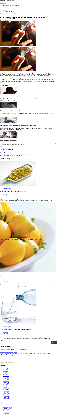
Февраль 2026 (6, 376)
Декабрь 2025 (6, 378)
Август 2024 (6, 398)
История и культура (7, 11)
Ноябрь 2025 (6, 379)
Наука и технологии (7, 410)
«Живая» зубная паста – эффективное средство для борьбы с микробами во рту (19, 355)
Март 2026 (5, 374)
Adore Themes (38, 239)
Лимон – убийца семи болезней (11, 277)
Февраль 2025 (6, 391)
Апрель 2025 (6, 388)
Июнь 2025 (5, 386)
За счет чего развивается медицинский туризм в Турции (13, 349)
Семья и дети (6, 413)
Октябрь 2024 (6, 396)
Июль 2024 (5, 400)
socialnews (13, 20)
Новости (5, 10)
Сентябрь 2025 (6, 382)
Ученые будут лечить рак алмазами (13, 191)
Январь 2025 (6, 392)
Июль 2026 (5, 369)
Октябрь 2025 (6, 381)
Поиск (1, 340)
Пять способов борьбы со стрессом (8, 352)
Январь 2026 (6, 377)
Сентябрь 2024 (6, 397)
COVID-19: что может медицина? (8, 350)
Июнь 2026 (5, 371)
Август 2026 (6, 368)
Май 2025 (5, 387)
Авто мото (5, 405)
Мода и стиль (6, 409)
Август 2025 (6, 383)
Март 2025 (5, 389)
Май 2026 (5, 372)
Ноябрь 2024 (6, 394)
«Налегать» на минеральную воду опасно (15, 329)
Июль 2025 (5, 384)
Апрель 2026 (6, 373)
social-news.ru (3, 3)
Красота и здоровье (8, 152)
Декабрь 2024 (6, 393)
